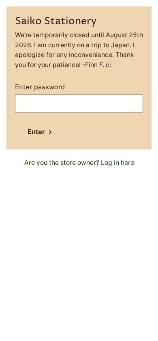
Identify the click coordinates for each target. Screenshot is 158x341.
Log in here (117, 162)
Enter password (40, 87)
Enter (36, 132)
